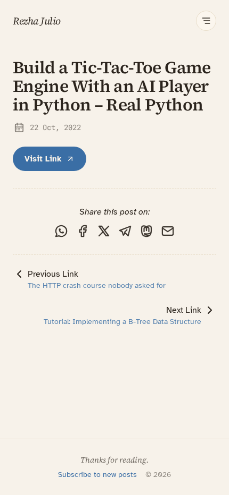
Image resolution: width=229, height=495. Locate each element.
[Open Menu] (206, 21)
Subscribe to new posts (97, 474)
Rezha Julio (37, 21)
